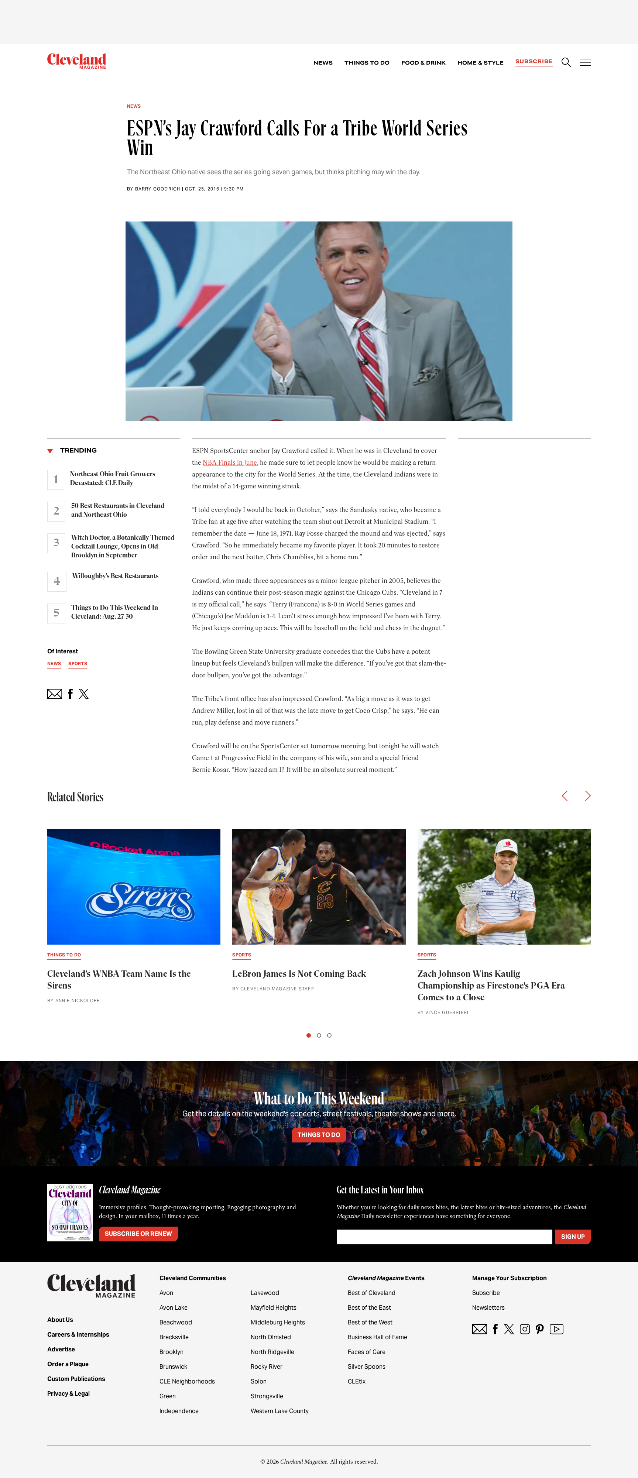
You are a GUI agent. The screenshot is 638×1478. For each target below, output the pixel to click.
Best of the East (369, 1308)
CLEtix (357, 1381)
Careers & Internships (78, 1334)
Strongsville (267, 1396)
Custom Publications (76, 1379)
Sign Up (573, 1237)
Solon (259, 1381)
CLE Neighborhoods (187, 1381)
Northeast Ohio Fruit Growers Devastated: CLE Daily (112, 479)
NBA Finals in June (230, 462)
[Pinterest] (540, 1329)
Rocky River (266, 1367)
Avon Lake (174, 1308)
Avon (166, 1293)
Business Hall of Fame (377, 1337)
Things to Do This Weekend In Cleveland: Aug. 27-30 (114, 612)
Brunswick (173, 1367)
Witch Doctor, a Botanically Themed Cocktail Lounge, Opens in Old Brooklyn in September (122, 547)
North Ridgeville (272, 1352)
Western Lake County (280, 1411)
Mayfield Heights (273, 1308)
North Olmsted (271, 1337)
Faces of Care (366, 1352)
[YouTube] (556, 1329)
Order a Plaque (68, 1364)
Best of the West (370, 1322)
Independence (179, 1411)
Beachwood (176, 1322)
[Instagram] (525, 1329)
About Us (60, 1320)
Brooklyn (171, 1352)
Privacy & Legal (68, 1394)
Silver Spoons (366, 1367)
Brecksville (174, 1337)
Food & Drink (423, 62)
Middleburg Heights (278, 1322)
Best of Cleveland (371, 1293)
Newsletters (488, 1308)
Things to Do (367, 62)
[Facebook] (495, 1329)
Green (168, 1396)
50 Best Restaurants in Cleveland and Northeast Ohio (117, 510)
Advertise (61, 1349)
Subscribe (534, 61)
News (323, 62)
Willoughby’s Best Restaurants (115, 576)
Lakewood (265, 1293)
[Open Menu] (585, 63)
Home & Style (480, 62)
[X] (509, 1329)
